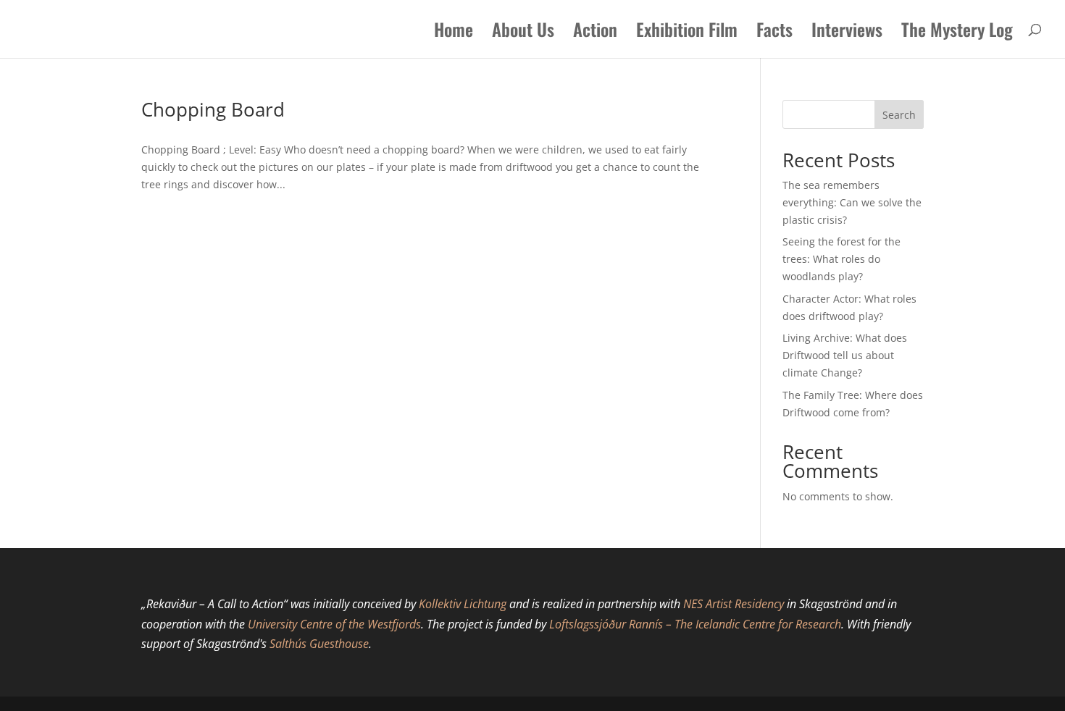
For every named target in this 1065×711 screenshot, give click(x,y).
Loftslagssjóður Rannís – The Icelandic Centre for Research (695, 624)
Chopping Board (213, 109)
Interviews (846, 33)
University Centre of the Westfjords (334, 624)
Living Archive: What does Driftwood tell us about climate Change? (844, 355)
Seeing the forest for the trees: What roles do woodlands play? (841, 259)
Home (453, 33)
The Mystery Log (957, 33)
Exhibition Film (687, 33)
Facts (774, 33)
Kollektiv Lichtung (462, 604)
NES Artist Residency (733, 604)
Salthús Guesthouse (319, 644)
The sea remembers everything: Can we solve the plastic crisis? (852, 202)
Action (595, 33)
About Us (523, 33)
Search (899, 115)
